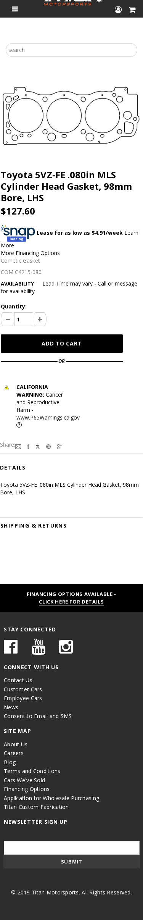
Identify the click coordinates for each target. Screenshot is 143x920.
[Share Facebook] (28, 446)
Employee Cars (23, 698)
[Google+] (59, 446)
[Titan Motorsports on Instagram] (66, 650)
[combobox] (71, 50)
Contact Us (18, 680)
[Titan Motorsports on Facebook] (11, 650)
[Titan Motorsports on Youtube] (38, 650)
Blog (10, 762)
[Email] (18, 446)
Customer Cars (23, 689)
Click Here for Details (71, 601)
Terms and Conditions (32, 771)
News (11, 707)
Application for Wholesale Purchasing (51, 798)
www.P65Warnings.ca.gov (48, 417)
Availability (17, 283)
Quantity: (14, 306)
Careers (14, 753)
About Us (15, 744)
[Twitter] (37, 446)
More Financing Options (30, 253)
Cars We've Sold (24, 780)
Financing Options (27, 788)
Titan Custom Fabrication (36, 806)
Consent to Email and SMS (38, 716)
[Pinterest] (48, 446)
